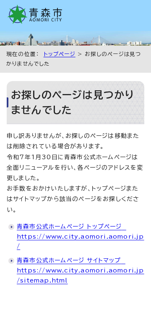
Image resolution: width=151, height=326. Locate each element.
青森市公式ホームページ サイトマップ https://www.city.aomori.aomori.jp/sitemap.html (80, 270)
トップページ (60, 54)
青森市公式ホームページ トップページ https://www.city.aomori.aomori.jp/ (80, 237)
